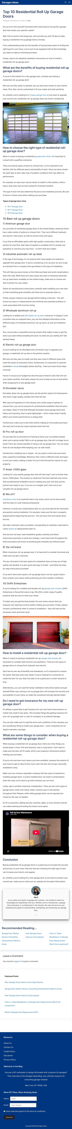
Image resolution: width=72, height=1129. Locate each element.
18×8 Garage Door (15, 213)
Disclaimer (8, 1055)
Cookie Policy (9, 1051)
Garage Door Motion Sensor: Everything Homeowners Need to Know (33, 989)
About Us (8, 1043)
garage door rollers (43, 156)
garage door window (53, 588)
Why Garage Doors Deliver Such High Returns (24, 982)
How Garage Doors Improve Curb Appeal (22, 995)
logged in (18, 961)
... (36, 914)
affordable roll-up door (34, 315)
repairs (11, 529)
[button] (65, 2)
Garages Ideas (10, 2)
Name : (7, 1098)
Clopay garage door (38, 95)
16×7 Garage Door (15, 210)
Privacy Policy (10, 1060)
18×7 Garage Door (15, 206)
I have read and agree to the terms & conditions (25, 1111)
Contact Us (8, 1047)
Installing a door (9, 499)
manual (16, 366)
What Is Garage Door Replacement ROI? (21, 1012)
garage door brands (49, 658)
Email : (7, 1105)
